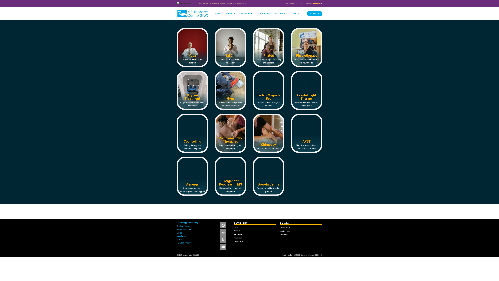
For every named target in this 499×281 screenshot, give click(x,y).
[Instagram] (223, 232)
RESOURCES (281, 13)
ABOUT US (230, 13)
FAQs (236, 227)
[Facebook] (223, 225)
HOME (217, 13)
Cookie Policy (285, 231)
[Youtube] (223, 247)
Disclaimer (284, 235)
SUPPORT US (264, 13)
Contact (237, 231)
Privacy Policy (285, 228)
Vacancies (238, 238)
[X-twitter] (223, 239)
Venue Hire (238, 234)
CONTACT (297, 13)
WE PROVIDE (246, 13)
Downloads (238, 241)
